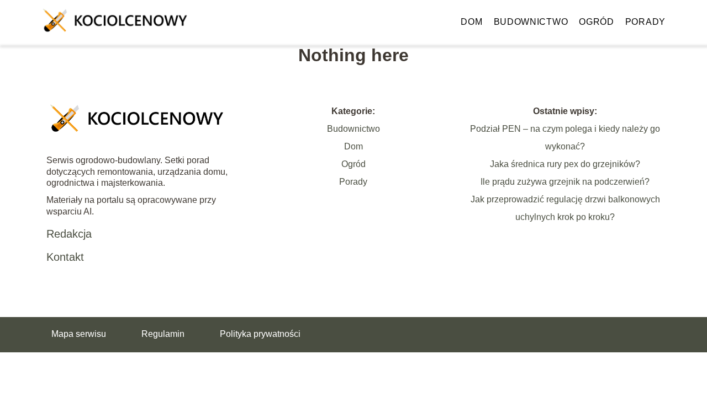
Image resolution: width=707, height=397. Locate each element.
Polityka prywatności (260, 334)
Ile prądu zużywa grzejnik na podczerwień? (565, 181)
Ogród (596, 21)
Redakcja (69, 234)
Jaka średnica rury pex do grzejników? (565, 164)
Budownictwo (531, 21)
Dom (471, 21)
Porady (645, 21)
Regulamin (162, 334)
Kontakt (65, 257)
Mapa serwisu (78, 334)
